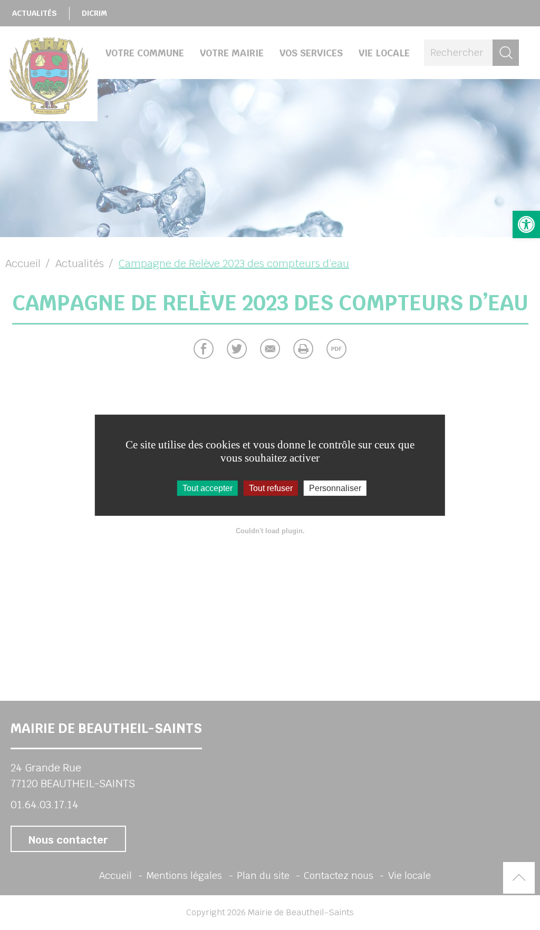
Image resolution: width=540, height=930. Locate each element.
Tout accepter (207, 487)
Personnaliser (335, 487)
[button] (526, 224)
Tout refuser (271, 487)
